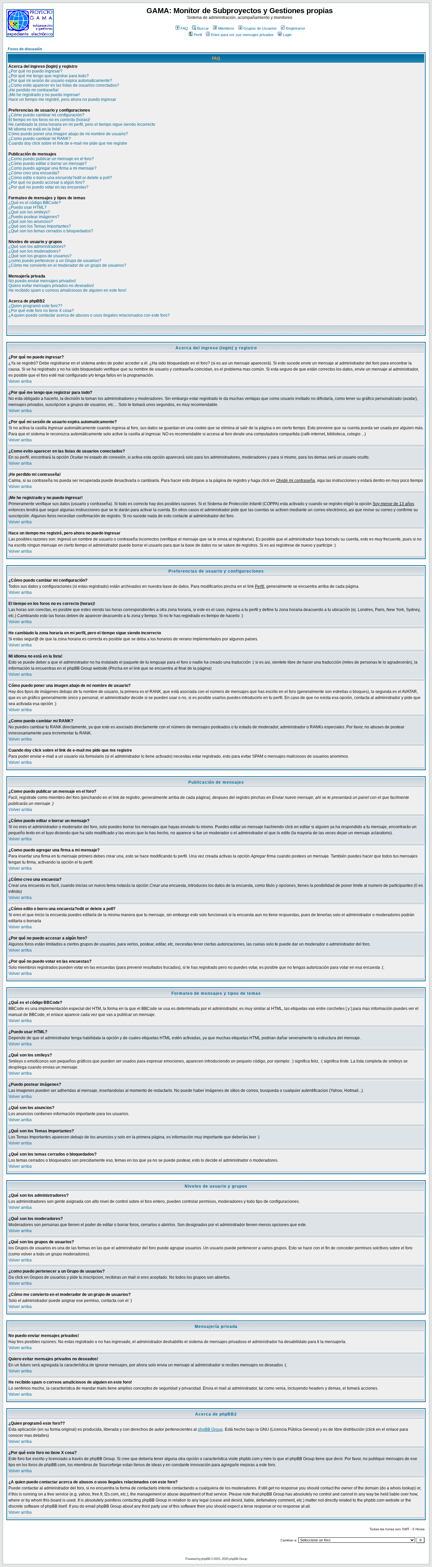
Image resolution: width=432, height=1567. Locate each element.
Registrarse (295, 28)
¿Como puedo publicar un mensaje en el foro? (51, 158)
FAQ (184, 28)
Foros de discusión (25, 49)
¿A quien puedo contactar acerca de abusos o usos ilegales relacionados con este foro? (89, 315)
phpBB (205, 1559)
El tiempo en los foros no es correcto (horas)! (49, 119)
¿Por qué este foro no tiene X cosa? (41, 310)
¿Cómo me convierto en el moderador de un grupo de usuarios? (67, 265)
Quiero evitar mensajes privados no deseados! (51, 285)
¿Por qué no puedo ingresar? (35, 71)
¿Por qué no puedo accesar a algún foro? (46, 182)
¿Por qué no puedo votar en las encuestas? (48, 187)
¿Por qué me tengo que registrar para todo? (48, 76)
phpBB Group (210, 1429)
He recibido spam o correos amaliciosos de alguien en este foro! (67, 290)
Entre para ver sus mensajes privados (242, 35)
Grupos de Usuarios (260, 28)
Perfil (198, 35)
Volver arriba (20, 381)
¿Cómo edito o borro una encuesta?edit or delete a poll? (60, 177)
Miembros (226, 28)
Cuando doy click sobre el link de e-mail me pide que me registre (67, 143)
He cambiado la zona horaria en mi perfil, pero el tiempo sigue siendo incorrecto (81, 124)
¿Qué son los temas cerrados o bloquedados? (50, 231)
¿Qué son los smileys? (29, 212)
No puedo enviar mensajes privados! (42, 281)
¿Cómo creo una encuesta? (33, 173)
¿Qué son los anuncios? (30, 221)
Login (287, 35)
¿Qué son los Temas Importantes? (39, 226)
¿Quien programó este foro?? (35, 305)
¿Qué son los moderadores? (34, 251)
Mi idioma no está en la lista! (34, 129)
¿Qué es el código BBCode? (34, 202)
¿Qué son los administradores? (37, 246)
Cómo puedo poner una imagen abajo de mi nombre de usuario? (68, 134)
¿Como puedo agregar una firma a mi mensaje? (52, 168)
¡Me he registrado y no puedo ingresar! (44, 94)
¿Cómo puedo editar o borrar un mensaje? (47, 163)
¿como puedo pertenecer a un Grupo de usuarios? (54, 260)
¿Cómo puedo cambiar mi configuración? (46, 115)
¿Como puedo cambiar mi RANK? (39, 138)
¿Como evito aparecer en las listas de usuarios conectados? (63, 85)
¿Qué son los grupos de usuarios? (40, 256)
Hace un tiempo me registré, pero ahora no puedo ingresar (62, 99)
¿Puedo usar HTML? (27, 207)
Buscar (203, 28)
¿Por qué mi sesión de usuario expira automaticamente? (60, 80)
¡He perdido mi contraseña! (33, 90)
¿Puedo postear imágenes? (33, 216)
